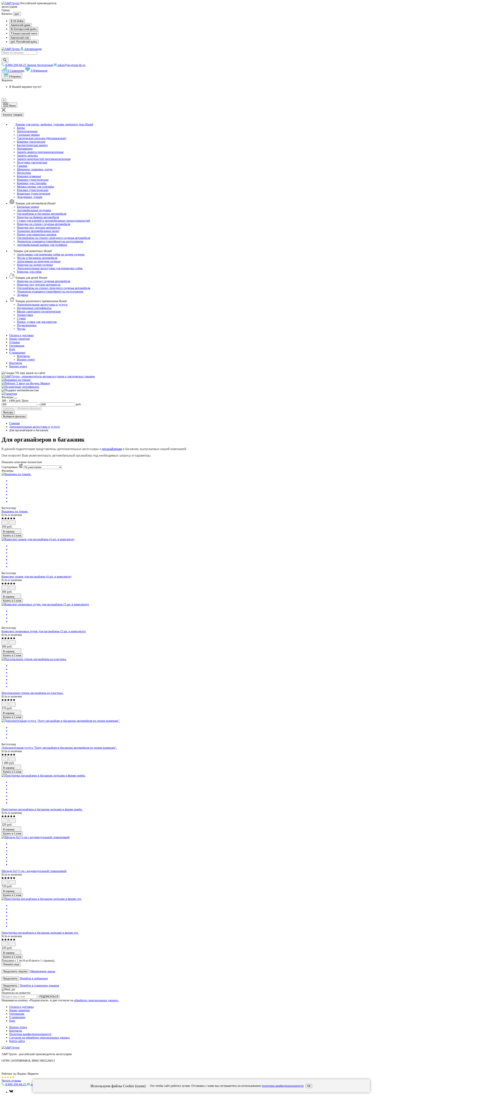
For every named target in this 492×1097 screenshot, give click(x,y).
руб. (17, 13)
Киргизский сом (20, 37)
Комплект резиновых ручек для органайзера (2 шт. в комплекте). (44, 631)
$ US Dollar (17, 21)
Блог (12, 349)
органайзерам (112, 449)
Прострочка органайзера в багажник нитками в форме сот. (40, 932)
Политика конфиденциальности (30, 1034)
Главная (14, 423)
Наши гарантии (19, 338)
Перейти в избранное (34, 978)
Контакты (15, 363)
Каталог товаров (12, 114)
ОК (309, 1086)
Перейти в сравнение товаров (39, 985)
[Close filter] (15, 398)
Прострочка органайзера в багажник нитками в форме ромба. (42, 809)
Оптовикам (16, 345)
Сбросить (8, 408)
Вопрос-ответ (18, 366)
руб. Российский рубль (24, 41)
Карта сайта (17, 1041)
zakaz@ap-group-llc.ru (71, 65)
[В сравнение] (12, 523)
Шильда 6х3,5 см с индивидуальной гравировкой (34, 871)
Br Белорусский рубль (24, 29)
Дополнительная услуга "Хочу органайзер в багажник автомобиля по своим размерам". (59, 747)
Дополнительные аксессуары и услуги (34, 426)
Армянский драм (20, 25)
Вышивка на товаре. (15, 511)
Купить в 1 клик (12, 535)
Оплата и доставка (21, 335)
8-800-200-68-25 (29, 65)
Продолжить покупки (15, 971)
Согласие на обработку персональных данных (39, 1037)
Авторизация (32, 49)
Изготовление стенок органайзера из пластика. (32, 693)
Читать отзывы (11, 1080)
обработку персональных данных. (96, 1000)
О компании (17, 352)
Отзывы (14, 342)
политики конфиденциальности (283, 1085)
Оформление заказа (42, 971)
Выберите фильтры (29, 408)
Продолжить (10, 978)
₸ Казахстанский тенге (24, 33)
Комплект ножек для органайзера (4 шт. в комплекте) (36, 576)
